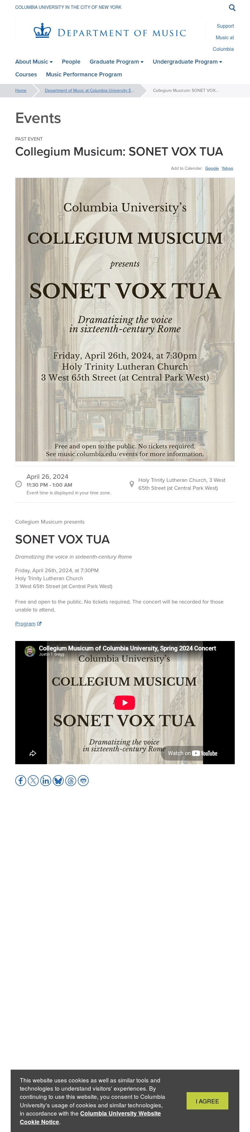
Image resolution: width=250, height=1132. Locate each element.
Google (212, 168)
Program (25, 624)
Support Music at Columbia (223, 37)
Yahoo (227, 168)
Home (21, 90)
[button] (20, 780)
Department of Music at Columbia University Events (93, 90)
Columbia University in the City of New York (68, 7)
